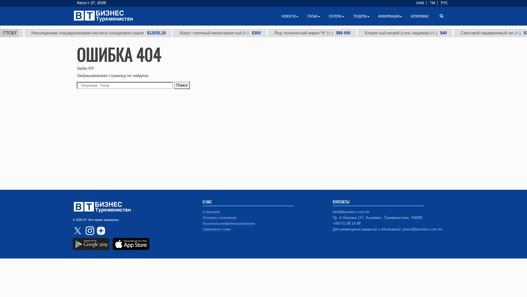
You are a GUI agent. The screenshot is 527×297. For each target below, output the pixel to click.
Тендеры (360, 16)
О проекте (211, 212)
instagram (89, 230)
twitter (78, 230)
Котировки (419, 16)
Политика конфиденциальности (229, 224)
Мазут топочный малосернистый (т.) (216, 33)
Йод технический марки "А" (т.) (309, 33)
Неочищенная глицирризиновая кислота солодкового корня (95, 33)
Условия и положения (219, 218)
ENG (420, 3)
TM (432, 3)
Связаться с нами (217, 229)
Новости (289, 16)
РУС (444, 3)
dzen (100, 230)
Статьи (312, 16)
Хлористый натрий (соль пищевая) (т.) (402, 33)
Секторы (335, 16)
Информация (388, 16)
